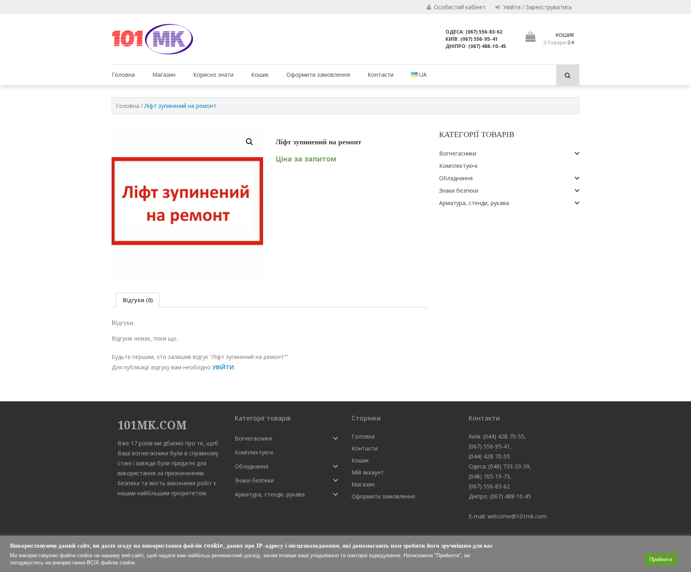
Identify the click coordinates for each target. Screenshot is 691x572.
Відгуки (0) (138, 300)
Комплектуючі (458, 165)
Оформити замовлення (318, 74)
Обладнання (456, 178)
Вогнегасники (457, 153)
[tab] (138, 300)
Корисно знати (213, 74)
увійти (223, 367)
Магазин (164, 74)
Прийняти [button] (660, 559)
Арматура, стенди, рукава (474, 203)
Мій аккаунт (367, 472)
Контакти (380, 74)
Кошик (260, 74)
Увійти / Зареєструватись (536, 7)
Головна (123, 74)
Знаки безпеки (458, 190)
